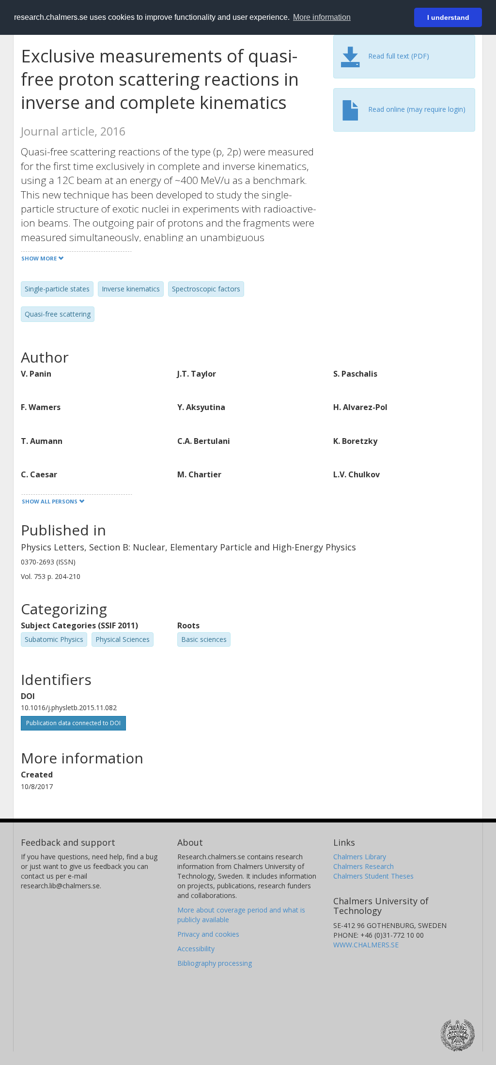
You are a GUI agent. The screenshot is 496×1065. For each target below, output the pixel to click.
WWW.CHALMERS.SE (366, 944)
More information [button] (322, 17)
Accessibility (196, 948)
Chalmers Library (359, 856)
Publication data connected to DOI (73, 723)
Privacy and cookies (208, 934)
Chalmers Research (363, 866)
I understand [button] (448, 17)
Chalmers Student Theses (373, 876)
